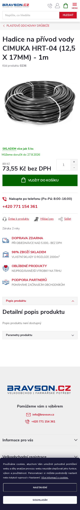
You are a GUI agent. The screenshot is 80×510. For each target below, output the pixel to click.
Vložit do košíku (43, 180)
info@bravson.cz (43, 415)
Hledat (68, 15)
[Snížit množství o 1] (74, 167)
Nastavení (40, 487)
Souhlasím (40, 500)
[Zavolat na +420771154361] (50, 5)
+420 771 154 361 (20, 206)
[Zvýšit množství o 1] (74, 162)
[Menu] (74, 5)
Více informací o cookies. (55, 477)
